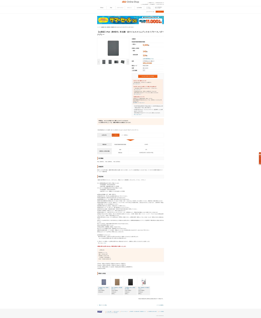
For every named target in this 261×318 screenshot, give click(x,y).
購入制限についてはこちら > (139, 102)
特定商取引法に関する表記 (152, 311)
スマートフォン (120, 7)
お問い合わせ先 (116, 311)
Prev (98, 62)
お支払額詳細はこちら (148, 58)
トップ (98, 27)
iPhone (101, 7)
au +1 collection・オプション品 (159, 8)
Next (127, 62)
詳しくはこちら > (136, 83)
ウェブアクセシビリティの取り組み (112, 312)
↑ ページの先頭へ (160, 305)
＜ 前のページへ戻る (102, 305)
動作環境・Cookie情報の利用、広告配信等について (138, 311)
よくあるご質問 (109, 311)
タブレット (129, 7)
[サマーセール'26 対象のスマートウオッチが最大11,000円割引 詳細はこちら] (130, 23)
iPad (111, 7)
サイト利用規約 (161, 311)
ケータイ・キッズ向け (148, 8)
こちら (104, 243)
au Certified (139, 7)
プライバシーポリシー (124, 311)
